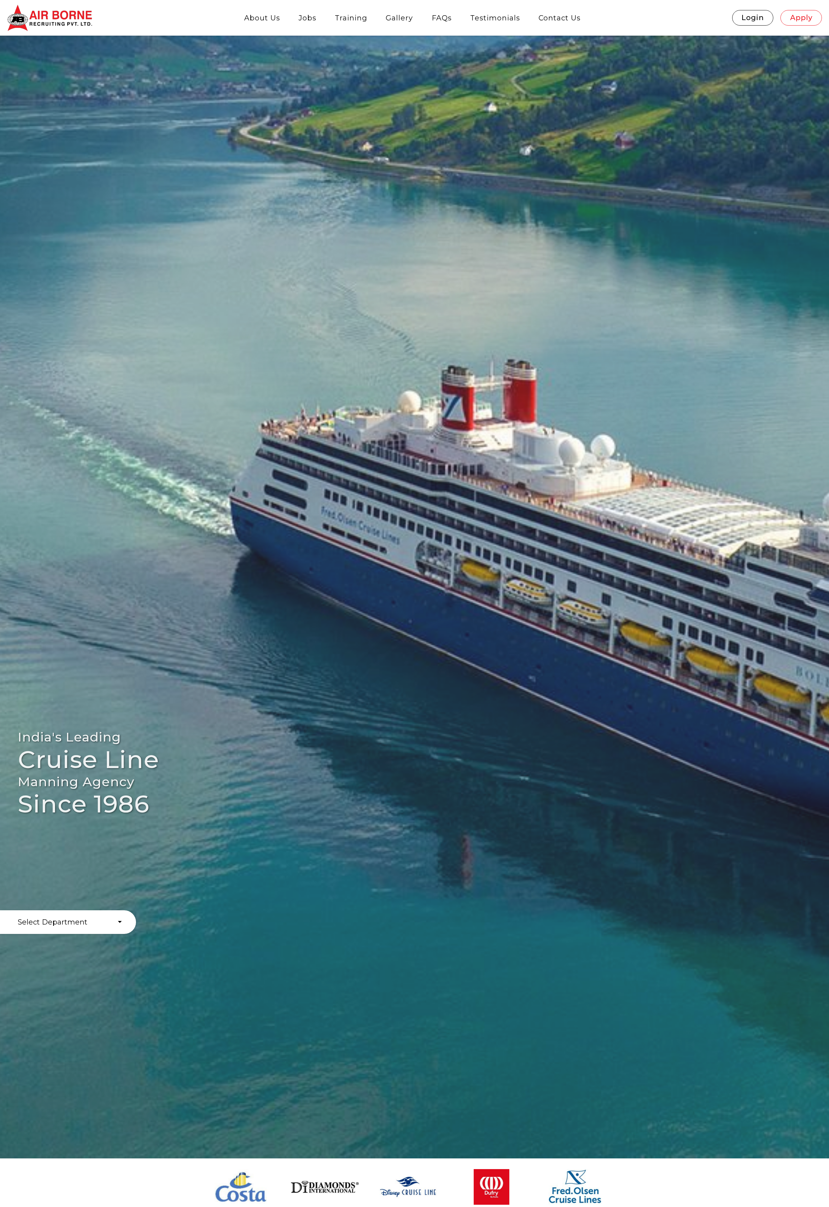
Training (351, 18)
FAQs (442, 18)
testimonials (495, 18)
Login (753, 17)
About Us (262, 18)
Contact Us (560, 18)
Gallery (399, 18)
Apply (801, 17)
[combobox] (68, 922)
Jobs (307, 18)
